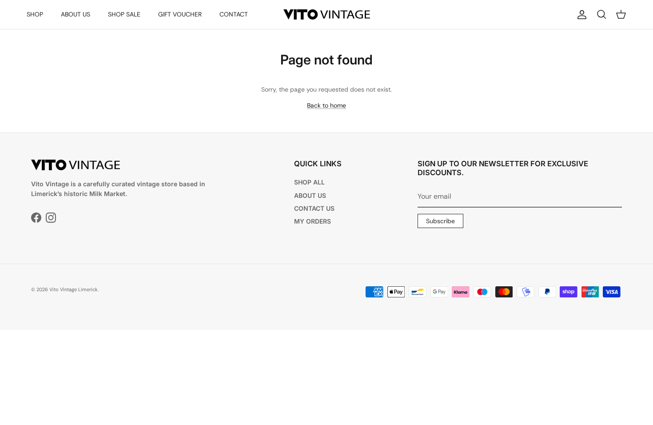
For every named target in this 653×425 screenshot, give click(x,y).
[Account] (580, 14)
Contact (233, 14)
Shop (35, 14)
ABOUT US (310, 195)
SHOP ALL (309, 182)
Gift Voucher (180, 14)
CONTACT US (314, 208)
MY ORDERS (312, 221)
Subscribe (440, 221)
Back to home (326, 105)
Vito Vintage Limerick (73, 289)
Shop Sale (124, 14)
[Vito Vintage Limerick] (326, 14)
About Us (75, 14)
